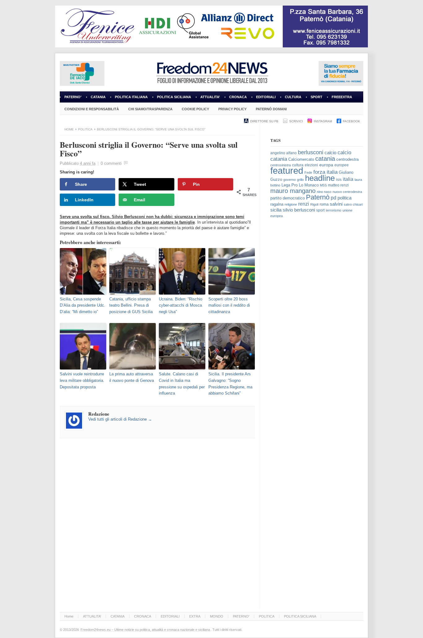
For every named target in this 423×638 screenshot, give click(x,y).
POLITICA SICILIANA (174, 97)
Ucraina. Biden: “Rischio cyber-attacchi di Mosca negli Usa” (180, 305)
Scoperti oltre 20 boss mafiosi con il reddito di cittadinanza (229, 305)
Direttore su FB (264, 121)
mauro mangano (293, 190)
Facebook (351, 121)
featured (286, 170)
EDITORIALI (263, 99)
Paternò (317, 197)
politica (344, 197)
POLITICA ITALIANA (131, 97)
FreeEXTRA (342, 97)
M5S (323, 185)
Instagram (323, 121)
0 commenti (111, 163)
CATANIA (98, 97)
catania (325, 158)
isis (339, 179)
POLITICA (85, 129)
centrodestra (347, 159)
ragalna (276, 204)
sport (320, 210)
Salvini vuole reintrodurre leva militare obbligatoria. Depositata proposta (82, 380)
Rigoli (314, 204)
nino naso (324, 192)
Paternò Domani (271, 109)
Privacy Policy (232, 109)
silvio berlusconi (299, 210)
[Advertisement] (316, 326)
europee (341, 165)
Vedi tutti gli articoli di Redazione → (120, 419)
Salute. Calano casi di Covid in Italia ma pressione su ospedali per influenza (182, 383)
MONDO (216, 616)
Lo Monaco (309, 185)
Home (69, 129)
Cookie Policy (195, 109)
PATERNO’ (72, 97)
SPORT (316, 97)
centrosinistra (280, 165)
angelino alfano (283, 153)
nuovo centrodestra (347, 192)
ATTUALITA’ (210, 97)
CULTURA (293, 97)
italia (348, 179)
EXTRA (194, 616)
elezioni (311, 165)
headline (320, 178)
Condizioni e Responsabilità (91, 109)
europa (326, 165)
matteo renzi (338, 185)
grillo (300, 179)
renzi (303, 204)
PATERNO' (241, 616)
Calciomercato (301, 159)
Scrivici (296, 121)
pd (333, 197)
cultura (297, 165)
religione (291, 204)
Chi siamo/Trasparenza (150, 109)
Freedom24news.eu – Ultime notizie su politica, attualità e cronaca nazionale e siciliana (145, 629)
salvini (336, 204)
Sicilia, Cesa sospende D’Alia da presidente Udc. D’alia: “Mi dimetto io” (82, 305)
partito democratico (287, 198)
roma (324, 204)
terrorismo (333, 210)
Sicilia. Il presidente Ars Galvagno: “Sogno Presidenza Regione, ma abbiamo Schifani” (230, 383)
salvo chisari (353, 204)
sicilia (275, 209)
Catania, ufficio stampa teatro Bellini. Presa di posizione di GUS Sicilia (131, 305)
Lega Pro (289, 185)
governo (289, 179)
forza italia (325, 172)
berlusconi (310, 152)
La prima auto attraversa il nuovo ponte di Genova (131, 377)
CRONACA (238, 97)
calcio (330, 152)
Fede (308, 172)
